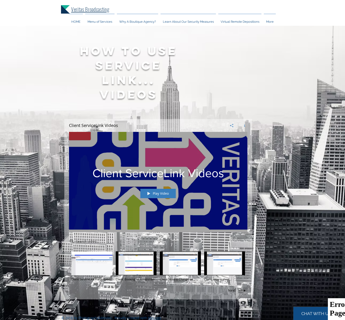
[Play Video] (92, 266)
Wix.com (154, 318)
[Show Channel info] (242, 125)
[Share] (231, 125)
